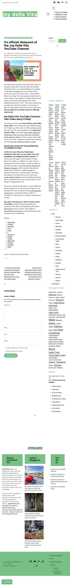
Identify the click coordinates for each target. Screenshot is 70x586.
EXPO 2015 (52, 300)
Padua (51, 327)
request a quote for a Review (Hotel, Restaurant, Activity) (59, 481)
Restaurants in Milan (56, 342)
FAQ (51, 559)
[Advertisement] (57, 72)
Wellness (60, 368)
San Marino (56, 284)
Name (5, 327)
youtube (26, 254)
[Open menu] (48, 14)
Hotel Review (59, 302)
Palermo (58, 326)
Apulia (57, 223)
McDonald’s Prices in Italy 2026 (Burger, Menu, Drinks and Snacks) (57, 132)
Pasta (51, 330)
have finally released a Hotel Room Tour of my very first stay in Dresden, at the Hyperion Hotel (22, 134)
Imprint (56, 568)
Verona (57, 365)
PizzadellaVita (54, 333)
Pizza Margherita (54, 335)
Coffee (57, 297)
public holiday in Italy (55, 339)
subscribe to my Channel (13, 211)
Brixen (59, 295)
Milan (52, 319)
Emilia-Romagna (60, 236)
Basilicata (58, 226)
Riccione (52, 346)
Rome (52, 348)
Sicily (57, 266)
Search (62, 41)
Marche (57, 253)
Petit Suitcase (56, 411)
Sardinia (58, 263)
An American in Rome (59, 399)
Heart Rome (56, 402)
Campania (58, 233)
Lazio (57, 244)
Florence (60, 300)
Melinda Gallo (56, 396)
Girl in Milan (56, 408)
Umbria (57, 277)
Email (5, 334)
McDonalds (52, 317)
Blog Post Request (56, 562)
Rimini (58, 346)
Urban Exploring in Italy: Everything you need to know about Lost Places (34, 516)
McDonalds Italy (60, 317)
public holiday (53, 337)
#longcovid (8, 209)
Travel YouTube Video (16, 254)
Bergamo (60, 292)
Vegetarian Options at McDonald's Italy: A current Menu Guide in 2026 (63, 135)
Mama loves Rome (58, 405)
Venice (51, 365)
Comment (7, 305)
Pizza (60, 329)
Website (6, 341)
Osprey (58, 323)
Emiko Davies (56, 386)
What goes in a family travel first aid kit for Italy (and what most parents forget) (34, 488)
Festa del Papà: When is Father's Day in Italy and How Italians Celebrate (57, 195)
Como (62, 297)
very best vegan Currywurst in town (23, 142)
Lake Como (53, 312)
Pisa (55, 330)
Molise (57, 256)
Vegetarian (61, 362)
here (37, 89)
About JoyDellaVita (56, 555)
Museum (59, 320)
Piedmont (58, 260)
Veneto (57, 281)
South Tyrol (54, 352)
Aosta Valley (59, 220)
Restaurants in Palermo (56, 344)
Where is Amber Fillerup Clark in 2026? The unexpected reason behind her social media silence (51, 146)
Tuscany (58, 274)
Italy (53, 214)
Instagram (53, 305)
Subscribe (7, 582)
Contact (52, 565)
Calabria (58, 229)
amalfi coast (52, 292)
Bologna (52, 294)
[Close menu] (53, 8)
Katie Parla (55, 389)
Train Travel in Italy (57, 355)
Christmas (52, 297)
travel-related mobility (12, 177)
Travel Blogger (53, 358)
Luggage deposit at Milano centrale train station (51, 184)
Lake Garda (52, 315)
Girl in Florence (57, 392)
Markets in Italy (61, 315)
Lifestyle (30, 38)
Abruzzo (58, 217)
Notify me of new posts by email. (14, 351)
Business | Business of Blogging (15, 38)
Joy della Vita (19, 14)
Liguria (57, 247)
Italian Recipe (53, 310)
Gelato (51, 303)
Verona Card (52, 368)
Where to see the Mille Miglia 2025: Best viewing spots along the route (63, 195)
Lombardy (58, 250)
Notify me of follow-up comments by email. (17, 348)
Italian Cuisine (53, 308)
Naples (52, 323)
